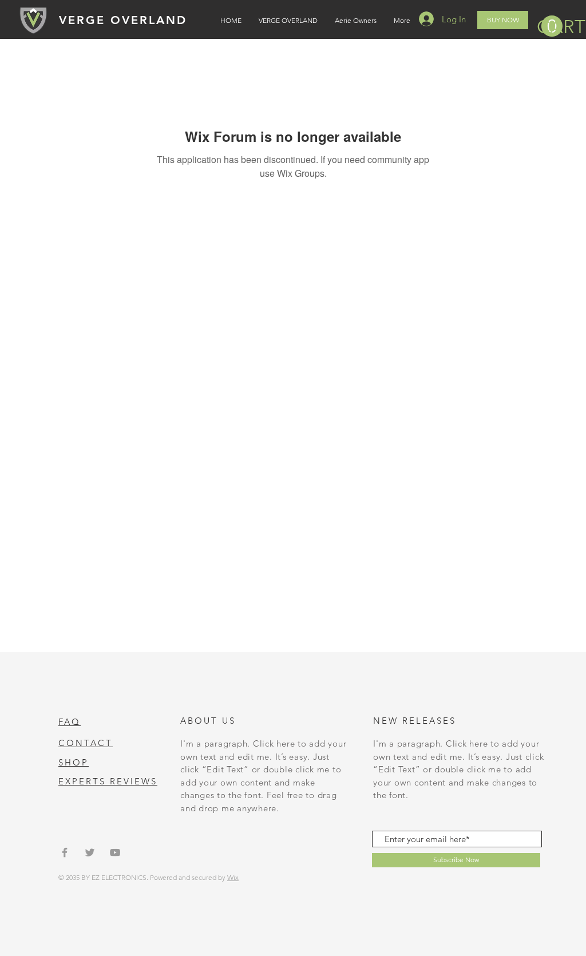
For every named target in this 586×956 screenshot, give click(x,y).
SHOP (73, 762)
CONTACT (85, 742)
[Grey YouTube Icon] (115, 852)
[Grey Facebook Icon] (64, 852)
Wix (233, 877)
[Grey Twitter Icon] (90, 852)
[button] (550, 26)
